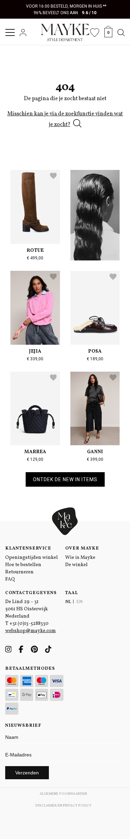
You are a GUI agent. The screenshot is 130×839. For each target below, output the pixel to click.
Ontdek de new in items (65, 479)
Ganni (95, 452)
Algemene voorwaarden (63, 793)
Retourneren (19, 572)
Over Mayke (82, 548)
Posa (95, 351)
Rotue (35, 250)
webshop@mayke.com (30, 631)
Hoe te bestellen (23, 565)
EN (79, 602)
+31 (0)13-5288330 (29, 623)
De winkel (76, 565)
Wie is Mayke (80, 557)
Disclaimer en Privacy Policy (63, 805)
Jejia (35, 351)
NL (68, 602)
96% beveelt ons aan (65, 12)
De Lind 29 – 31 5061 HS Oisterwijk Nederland (26, 609)
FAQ (10, 579)
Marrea (35, 452)
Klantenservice (28, 548)
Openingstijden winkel (31, 557)
